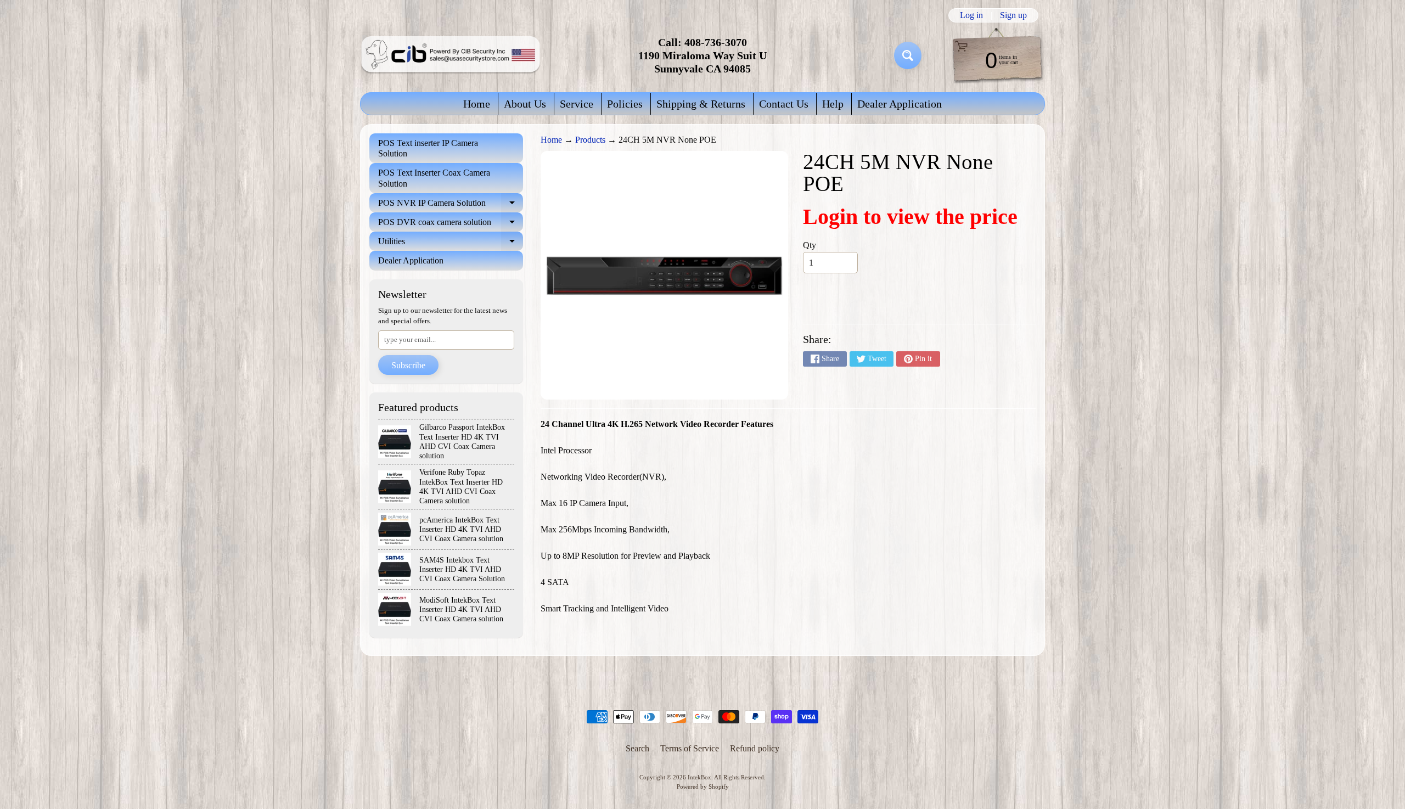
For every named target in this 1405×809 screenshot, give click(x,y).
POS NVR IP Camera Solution (450, 205)
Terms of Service (689, 748)
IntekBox (699, 777)
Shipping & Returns (700, 104)
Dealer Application (899, 104)
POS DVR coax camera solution (450, 224)
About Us (525, 104)
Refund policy (754, 748)
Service (576, 104)
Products (590, 139)
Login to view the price (910, 216)
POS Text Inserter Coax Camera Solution (434, 178)
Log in (971, 15)
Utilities (450, 244)
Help (833, 104)
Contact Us (783, 104)
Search (637, 748)
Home (476, 104)
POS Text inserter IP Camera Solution (428, 148)
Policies (625, 104)
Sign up (1013, 15)
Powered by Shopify (703, 786)
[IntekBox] (450, 55)
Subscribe (408, 365)
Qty (809, 245)
